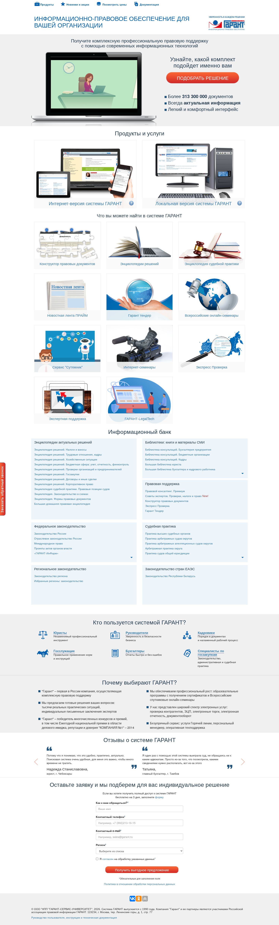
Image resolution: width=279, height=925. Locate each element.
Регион (101, 845)
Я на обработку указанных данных (127, 859)
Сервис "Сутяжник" (67, 366)
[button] (45, 762)
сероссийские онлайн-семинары (211, 315)
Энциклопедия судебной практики (212, 263)
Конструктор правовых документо (67, 263)
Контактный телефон (110, 817)
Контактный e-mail (108, 831)
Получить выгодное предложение (142, 869)
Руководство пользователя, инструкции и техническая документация (74, 917)
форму (159, 797)
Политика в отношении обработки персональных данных (139, 884)
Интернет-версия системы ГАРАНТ (85, 203)
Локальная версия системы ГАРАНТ (193, 203)
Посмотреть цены (114, 4)
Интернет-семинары (139, 366)
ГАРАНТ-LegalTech (139, 418)
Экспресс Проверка (211, 366)
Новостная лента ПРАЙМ (67, 315)
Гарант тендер (139, 315)
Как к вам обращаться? (112, 803)
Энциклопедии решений (139, 263)
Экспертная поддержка (67, 418)
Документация (149, 4)
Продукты (47, 4)
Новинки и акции (77, 4)
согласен (107, 859)
